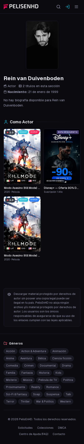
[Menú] (76, 7)
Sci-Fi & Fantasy (16, 394)
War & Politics (45, 401)
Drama (66, 365)
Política (68, 380)
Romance (52, 387)
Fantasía (27, 372)
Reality (35, 387)
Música (27, 380)
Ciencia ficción (61, 358)
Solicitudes (25, 427)
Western (65, 401)
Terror (10, 401)
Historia (44, 372)
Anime (10, 358)
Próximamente (15, 387)
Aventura (26, 358)
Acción (10, 351)
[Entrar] (67, 7)
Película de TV (48, 380)
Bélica (42, 358)
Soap (36, 394)
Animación (59, 351)
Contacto (59, 434)
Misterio (11, 380)
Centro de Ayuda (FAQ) (33, 434)
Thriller (25, 401)
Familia (10, 372)
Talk (68, 394)
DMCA (62, 427)
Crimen (29, 365)
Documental (48, 365)
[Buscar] (58, 7)
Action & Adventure (33, 351)
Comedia (12, 365)
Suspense (52, 394)
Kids (58, 372)
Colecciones (45, 427)
